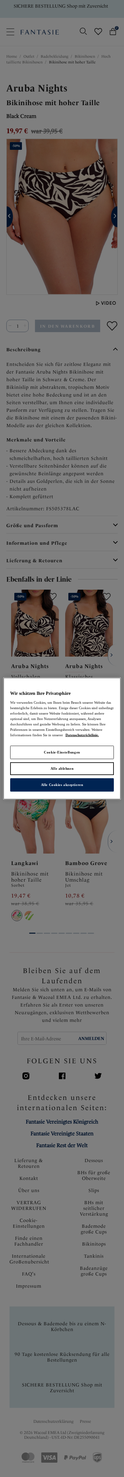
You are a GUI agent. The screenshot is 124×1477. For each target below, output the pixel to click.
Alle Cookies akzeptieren (62, 784)
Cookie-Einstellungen (62, 752)
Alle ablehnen (62, 768)
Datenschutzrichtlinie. (82, 735)
